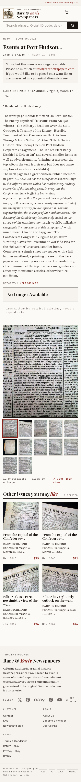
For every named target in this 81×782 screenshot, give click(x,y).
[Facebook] (51, 700)
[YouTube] (59, 700)
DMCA (7, 755)
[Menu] (75, 12)
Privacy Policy (11, 750)
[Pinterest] (28, 700)
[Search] (72, 25)
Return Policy (11, 745)
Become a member (54, 720)
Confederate (29, 283)
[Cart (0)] (66, 12)
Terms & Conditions (15, 740)
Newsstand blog (13, 725)
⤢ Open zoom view (62, 480)
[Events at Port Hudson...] (10, 428)
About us (48, 715)
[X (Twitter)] (19, 700)
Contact (8, 715)
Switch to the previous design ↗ (61, 2)
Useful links (50, 725)
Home (6, 38)
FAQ (5, 720)
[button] (40, 371)
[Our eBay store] (39, 700)
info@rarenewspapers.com (55, 69)
